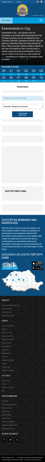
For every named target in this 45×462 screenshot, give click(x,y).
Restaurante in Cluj (8, 339)
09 (33, 77)
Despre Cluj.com (7, 2)
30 (3, 71)
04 (41, 71)
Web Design (6, 411)
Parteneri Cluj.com (8, 360)
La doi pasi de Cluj (8, 326)
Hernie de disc (6, 312)
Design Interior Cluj (8, 428)
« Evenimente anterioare (22, 114)
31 (11, 71)
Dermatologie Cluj (8, 315)
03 (33, 71)
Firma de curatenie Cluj (9, 404)
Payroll (4, 384)
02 (26, 71)
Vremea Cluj (6, 367)
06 (11, 77)
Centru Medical (7, 309)
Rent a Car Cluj (6, 408)
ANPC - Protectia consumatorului (30, 460)
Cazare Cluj (5, 350)
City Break (5, 401)
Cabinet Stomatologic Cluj (10, 305)
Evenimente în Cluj (8, 336)
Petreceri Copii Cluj (8, 370)
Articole (4, 329)
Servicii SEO (6, 380)
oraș (3, 57)
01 (18, 71)
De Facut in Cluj (7, 332)
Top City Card (6, 418)
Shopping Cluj (6, 346)
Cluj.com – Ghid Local (18, 59)
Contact (18, 2)
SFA (3, 391)
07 (18, 77)
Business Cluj (6, 353)
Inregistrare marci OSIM (9, 425)
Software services (8, 387)
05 (3, 77)
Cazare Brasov (6, 415)
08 (26, 77)
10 (41, 77)
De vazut (5, 357)
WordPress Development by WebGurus (30, 457)
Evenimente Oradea (8, 422)
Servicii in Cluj (6, 343)
